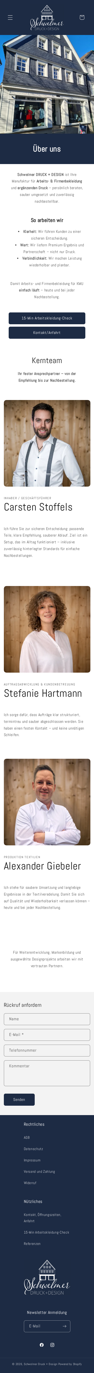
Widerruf (30, 1183)
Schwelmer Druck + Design (40, 1364)
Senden (19, 1099)
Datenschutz (33, 1149)
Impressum (32, 1160)
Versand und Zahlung (39, 1171)
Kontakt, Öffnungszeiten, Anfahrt (42, 1218)
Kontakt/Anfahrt (47, 332)
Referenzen (32, 1244)
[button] (10, 17)
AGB (27, 1137)
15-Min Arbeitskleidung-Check (47, 318)
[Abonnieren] (64, 1326)
